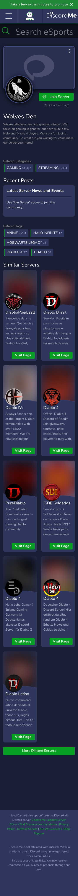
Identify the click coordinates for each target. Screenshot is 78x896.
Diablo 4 (50, 407)
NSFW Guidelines (50, 829)
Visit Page (23, 355)
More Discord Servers (39, 750)
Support (39, 834)
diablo (42, 252)
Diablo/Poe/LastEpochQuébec (32, 312)
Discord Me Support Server (48, 820)
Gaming (19, 167)
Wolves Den (20, 116)
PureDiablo (15, 503)
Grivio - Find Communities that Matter (33, 824)
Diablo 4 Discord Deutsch (50, 605)
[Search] (5, 31)
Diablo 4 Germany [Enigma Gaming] (13, 608)
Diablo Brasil (54, 312)
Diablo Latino (17, 694)
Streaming (52, 167)
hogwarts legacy (26, 242)
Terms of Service (27, 829)
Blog (67, 829)
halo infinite (47, 233)
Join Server (59, 96)
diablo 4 (17, 252)
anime (16, 233)
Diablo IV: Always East (16, 411)
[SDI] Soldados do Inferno (56, 506)
